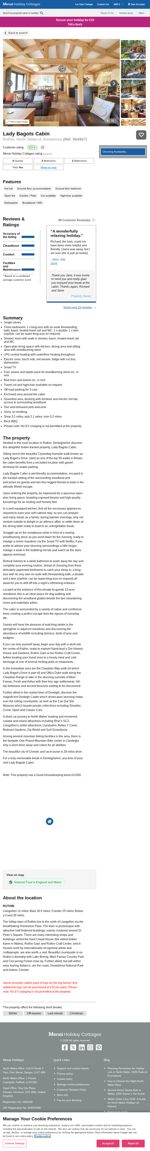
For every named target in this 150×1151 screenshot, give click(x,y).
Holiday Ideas (126, 13)
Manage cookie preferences (73, 1084)
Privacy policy (65, 1073)
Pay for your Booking (69, 1100)
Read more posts (118, 1111)
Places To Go (107, 13)
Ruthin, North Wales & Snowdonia (45, 139)
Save (141, 135)
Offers (141, 13)
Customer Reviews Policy (71, 1089)
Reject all (133, 1143)
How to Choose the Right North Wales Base (126, 1083)
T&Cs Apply (75, 24)
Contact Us (103, 4)
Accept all (108, 1143)
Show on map (49, 167)
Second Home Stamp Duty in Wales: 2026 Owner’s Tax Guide (126, 1092)
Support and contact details (73, 1068)
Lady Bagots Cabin (26, 134)
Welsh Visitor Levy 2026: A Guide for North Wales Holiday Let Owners (127, 1103)
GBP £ (117, 4)
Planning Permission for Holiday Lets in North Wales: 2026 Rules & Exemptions (127, 1072)
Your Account (137, 4)
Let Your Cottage (84, 4)
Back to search (18, 32)
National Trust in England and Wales (37, 882)
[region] (75, 1131)
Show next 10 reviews (77, 307)
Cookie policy (64, 1078)
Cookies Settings (15, 1143)
